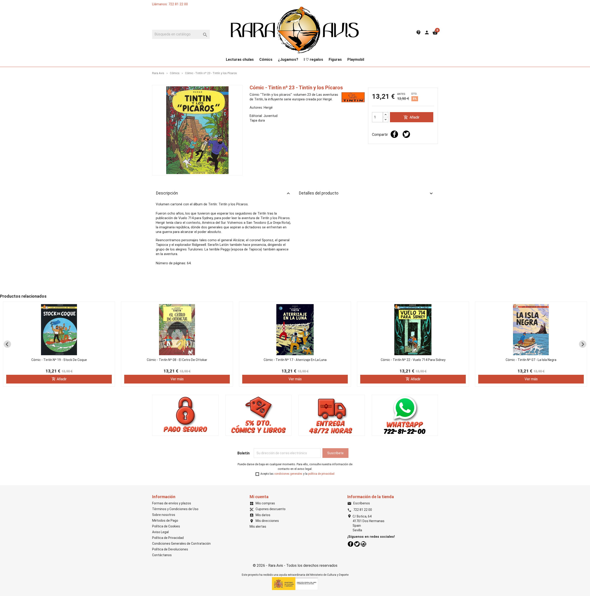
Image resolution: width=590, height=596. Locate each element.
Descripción (223, 193)
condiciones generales (288, 473)
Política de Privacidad (168, 538)
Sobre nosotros (163, 515)
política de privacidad (321, 473)
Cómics (265, 59)
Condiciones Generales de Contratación (181, 543)
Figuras (335, 59)
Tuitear (406, 134)
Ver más (177, 379)
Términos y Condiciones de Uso (175, 509)
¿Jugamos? (288, 59)
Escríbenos (358, 503)
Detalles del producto (366, 193)
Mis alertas (258, 526)
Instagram (363, 544)
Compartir (394, 134)
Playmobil (355, 59)
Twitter (357, 544)
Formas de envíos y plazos (171, 503)
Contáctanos (162, 555)
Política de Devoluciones (170, 549)
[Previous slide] (7, 344)
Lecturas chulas (240, 59)
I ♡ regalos (313, 59)
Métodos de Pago (165, 520)
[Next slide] (582, 344)
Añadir (411, 117)
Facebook (350, 544)
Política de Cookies (166, 526)
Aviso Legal (160, 532)
